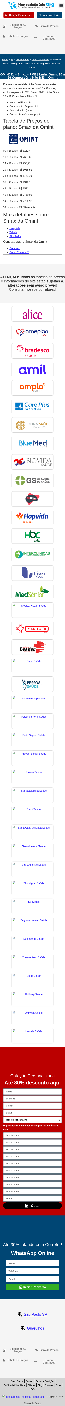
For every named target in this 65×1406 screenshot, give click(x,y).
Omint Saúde (22, 59)
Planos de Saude (32, 1403)
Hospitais (14, 228)
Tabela (13, 232)
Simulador (15, 236)
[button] (61, 5)
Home (5, 59)
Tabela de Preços (40, 59)
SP (12, 59)
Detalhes (14, 248)
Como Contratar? (19, 252)
